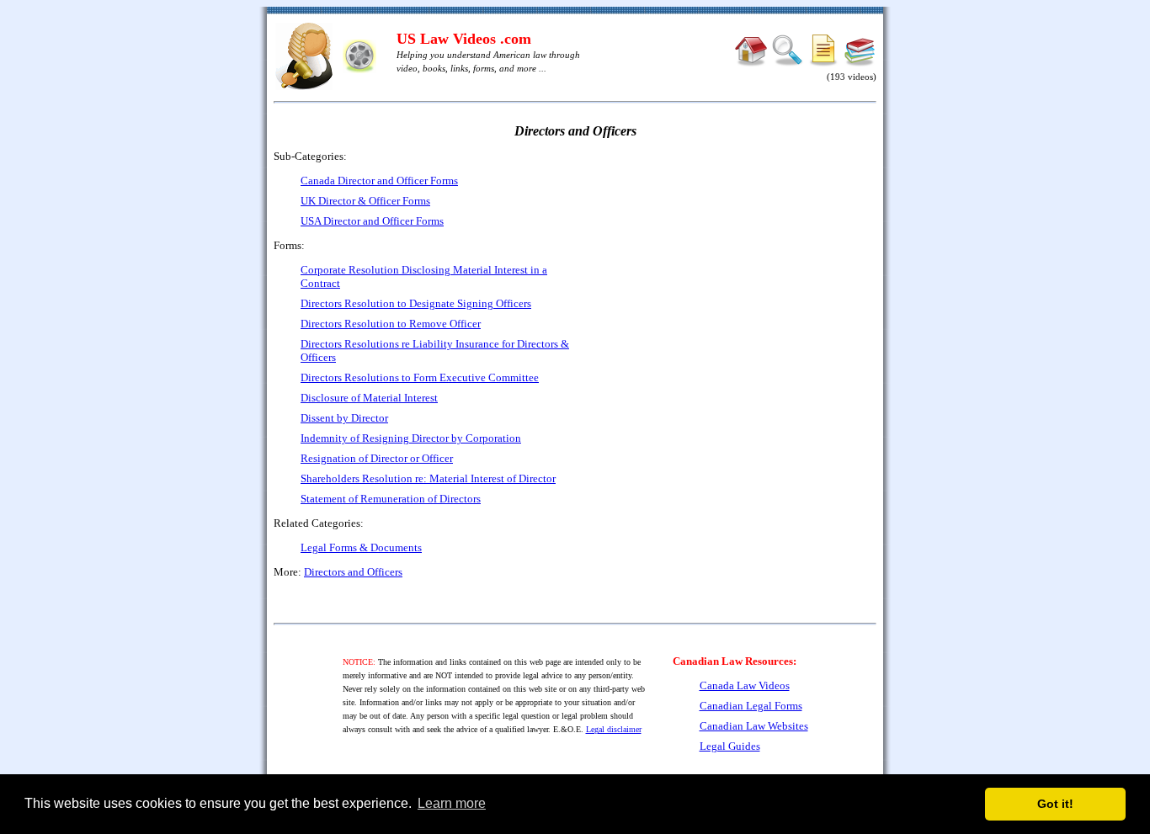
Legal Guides (730, 746)
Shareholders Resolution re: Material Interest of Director (428, 478)
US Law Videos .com (464, 38)
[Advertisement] (731, 269)
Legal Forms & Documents (361, 547)
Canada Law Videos (745, 685)
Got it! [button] (1055, 803)
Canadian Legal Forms (751, 705)
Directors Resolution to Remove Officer (391, 323)
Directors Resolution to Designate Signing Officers (416, 303)
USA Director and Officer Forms (372, 221)
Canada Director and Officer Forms (379, 180)
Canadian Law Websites (754, 726)
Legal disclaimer (614, 729)
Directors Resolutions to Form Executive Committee (420, 377)
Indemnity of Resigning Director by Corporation (411, 438)
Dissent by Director (344, 418)
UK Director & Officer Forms (365, 200)
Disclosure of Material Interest (369, 397)
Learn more (452, 803)
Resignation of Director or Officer (377, 458)
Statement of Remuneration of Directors (391, 498)
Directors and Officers (353, 572)
